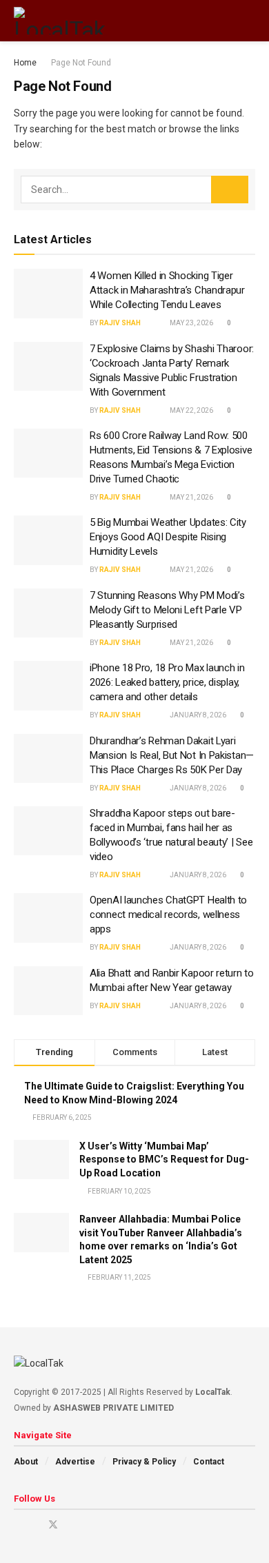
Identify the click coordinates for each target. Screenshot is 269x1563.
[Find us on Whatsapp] (106, 1525)
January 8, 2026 (197, 715)
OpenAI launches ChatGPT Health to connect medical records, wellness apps (168, 914)
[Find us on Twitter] (53, 1525)
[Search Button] (249, 20)
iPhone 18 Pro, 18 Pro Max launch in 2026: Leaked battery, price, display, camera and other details (167, 682)
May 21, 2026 (190, 497)
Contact (208, 1462)
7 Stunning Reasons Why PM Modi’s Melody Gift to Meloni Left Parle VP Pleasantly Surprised (167, 610)
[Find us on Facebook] (71, 1525)
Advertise (75, 1462)
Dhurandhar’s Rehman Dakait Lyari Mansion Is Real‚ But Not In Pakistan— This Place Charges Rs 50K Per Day (172, 755)
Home (25, 63)
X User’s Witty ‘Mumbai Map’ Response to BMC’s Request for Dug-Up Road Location (164, 1159)
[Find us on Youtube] (17, 1525)
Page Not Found (81, 63)
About (26, 1462)
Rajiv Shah (120, 323)
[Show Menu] (224, 20)
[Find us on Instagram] (35, 1525)
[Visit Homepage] (60, 20)
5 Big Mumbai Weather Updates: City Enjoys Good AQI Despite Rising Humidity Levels (168, 537)
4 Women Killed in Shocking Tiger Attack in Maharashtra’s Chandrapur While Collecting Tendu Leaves (167, 290)
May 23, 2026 (190, 323)
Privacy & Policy (144, 1462)
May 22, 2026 (190, 410)
